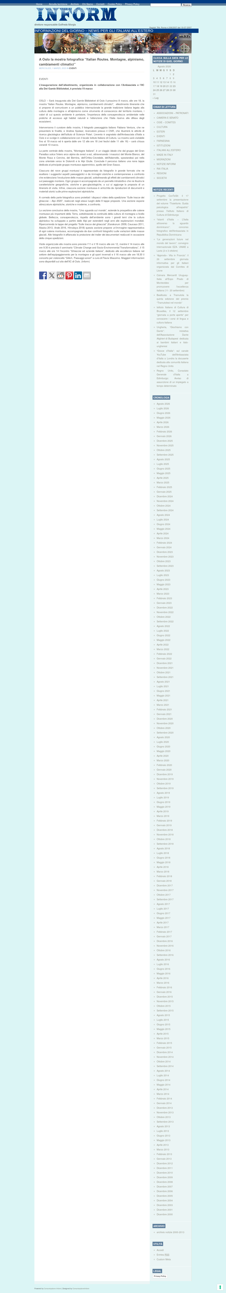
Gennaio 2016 (164, 992)
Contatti (100, 4)
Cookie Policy (115, 4)
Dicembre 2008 (165, 1181)
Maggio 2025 (163, 473)
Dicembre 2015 (165, 996)
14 (167, 82)
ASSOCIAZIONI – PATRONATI (172, 113)
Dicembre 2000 (165, 1214)
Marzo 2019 (163, 816)
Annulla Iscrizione (58, 4)
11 (157, 82)
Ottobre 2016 (164, 950)
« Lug (155, 97)
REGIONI (161, 173)
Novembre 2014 (165, 1056)
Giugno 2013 (163, 1135)
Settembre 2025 (165, 454)
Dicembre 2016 (165, 941)
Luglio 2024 (163, 519)
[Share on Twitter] (52, 275)
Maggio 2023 (163, 584)
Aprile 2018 (163, 867)
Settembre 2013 (165, 1121)
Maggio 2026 (163, 417)
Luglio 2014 (163, 1075)
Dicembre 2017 (165, 885)
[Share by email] (87, 275)
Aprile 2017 (163, 922)
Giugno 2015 (163, 1024)
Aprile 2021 (163, 700)
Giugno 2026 (163, 413)
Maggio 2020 (163, 751)
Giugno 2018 (163, 857)
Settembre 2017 (165, 899)
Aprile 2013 (163, 1144)
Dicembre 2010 (165, 1172)
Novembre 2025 (165, 445)
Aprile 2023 (163, 589)
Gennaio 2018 (164, 880)
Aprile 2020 (163, 755)
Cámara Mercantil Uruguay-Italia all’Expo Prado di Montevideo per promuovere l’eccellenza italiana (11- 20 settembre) (172, 282)
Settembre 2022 (165, 621)
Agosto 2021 (163, 681)
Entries (163, 1254)
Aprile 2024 (163, 533)
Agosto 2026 (163, 403)
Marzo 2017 (163, 927)
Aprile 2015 (163, 1033)
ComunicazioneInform (81, 1288)
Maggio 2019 (163, 806)
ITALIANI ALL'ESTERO (169, 150)
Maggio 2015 (163, 1029)
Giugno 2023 (163, 579)
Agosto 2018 (163, 848)
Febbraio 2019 (164, 820)
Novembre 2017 (165, 890)
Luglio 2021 (163, 686)
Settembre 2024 (165, 510)
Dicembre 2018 (165, 829)
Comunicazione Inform (52, 1288)
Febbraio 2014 (164, 1098)
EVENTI (72, 68)
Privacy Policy (132, 4)
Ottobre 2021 (164, 672)
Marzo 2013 (163, 1149)
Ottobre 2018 (164, 839)
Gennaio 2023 (164, 602)
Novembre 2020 (165, 723)
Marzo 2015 (163, 1038)
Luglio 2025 (163, 464)
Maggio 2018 (163, 862)
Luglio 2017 (163, 908)
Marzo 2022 (163, 649)
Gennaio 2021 (164, 714)
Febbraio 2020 (164, 765)
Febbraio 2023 (164, 598)
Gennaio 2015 (164, 1047)
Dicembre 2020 (165, 718)
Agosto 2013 (163, 1126)
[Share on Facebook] (43, 275)
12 (161, 82)
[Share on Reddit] (61, 275)
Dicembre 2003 (165, 1205)
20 (164, 86)
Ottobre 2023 (164, 561)
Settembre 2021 (165, 677)
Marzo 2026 (163, 426)
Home (39, 4)
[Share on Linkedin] (78, 275)
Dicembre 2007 (165, 1186)
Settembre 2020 (165, 732)
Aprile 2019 (163, 811)
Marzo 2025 (163, 482)
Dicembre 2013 (165, 1107)
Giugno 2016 (163, 968)
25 (157, 90)
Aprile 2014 (163, 1089)
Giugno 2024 (163, 524)
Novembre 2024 (165, 501)
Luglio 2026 (163, 408)
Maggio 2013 (163, 1140)
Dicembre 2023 (165, 552)
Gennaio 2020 (164, 769)
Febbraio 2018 (164, 876)
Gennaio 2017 (164, 936)
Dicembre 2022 (165, 607)
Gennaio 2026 (164, 436)
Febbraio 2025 (164, 487)
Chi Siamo (87, 4)
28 (167, 90)
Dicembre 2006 (165, 1191)
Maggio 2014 (163, 1084)
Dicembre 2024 (165, 496)
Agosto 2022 (163, 626)
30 (174, 90)
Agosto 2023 (163, 570)
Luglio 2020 (163, 741)
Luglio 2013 (163, 1131)
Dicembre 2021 (165, 663)
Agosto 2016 (163, 959)
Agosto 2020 (163, 737)
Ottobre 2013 (164, 1117)
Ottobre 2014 (164, 1061)
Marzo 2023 (163, 593)
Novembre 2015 (165, 1001)
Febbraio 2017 (164, 931)
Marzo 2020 (163, 760)
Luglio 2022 (163, 630)
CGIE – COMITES (166, 122)
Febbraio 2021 (164, 709)
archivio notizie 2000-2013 (170, 1232)
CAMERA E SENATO (167, 117)
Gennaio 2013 (164, 1158)
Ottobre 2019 (164, 783)
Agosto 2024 (163, 514)
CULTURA (162, 127)
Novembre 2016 (165, 945)
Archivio (75, 4)
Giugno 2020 (163, 746)
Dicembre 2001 (165, 1209)
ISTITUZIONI (163, 145)
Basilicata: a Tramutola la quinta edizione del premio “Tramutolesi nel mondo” (172, 298)
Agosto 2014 (163, 1070)
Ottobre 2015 (164, 1005)
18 (157, 86)
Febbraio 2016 (164, 987)
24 (154, 90)
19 (161, 86)
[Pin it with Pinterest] (69, 275)
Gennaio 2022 (164, 658)
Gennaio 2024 (164, 547)
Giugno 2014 (163, 1080)
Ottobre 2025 (164, 450)
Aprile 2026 (163, 422)
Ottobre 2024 (164, 505)
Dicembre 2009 (165, 1177)
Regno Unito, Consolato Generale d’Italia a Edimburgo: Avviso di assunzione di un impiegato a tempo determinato (172, 378)
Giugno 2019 (163, 802)
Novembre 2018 (165, 834)
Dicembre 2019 (165, 774)
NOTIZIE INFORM (166, 164)
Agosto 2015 (163, 1015)
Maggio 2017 (163, 917)
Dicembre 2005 (165, 1195)
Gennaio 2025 (164, 491)
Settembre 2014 (165, 1066)
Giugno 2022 (163, 635)
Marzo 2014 (163, 1093)
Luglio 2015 (163, 1019)
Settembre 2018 (165, 843)
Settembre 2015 (165, 1010)
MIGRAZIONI (164, 159)
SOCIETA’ (162, 177)
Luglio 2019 (163, 797)
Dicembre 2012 (165, 1163)
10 (154, 82)
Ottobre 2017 (164, 894)
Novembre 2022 (165, 612)
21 (167, 86)
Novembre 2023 (165, 556)
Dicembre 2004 (165, 1200)
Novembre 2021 (165, 667)
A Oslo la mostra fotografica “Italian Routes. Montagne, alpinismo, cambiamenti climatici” (91, 62)
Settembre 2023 (165, 565)
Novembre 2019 (165, 778)
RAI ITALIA (162, 168)
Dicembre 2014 (165, 1052)
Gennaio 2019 (164, 825)
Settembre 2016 (165, 955)
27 (164, 90)
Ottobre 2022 (164, 616)
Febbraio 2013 (164, 1154)
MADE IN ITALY (165, 154)
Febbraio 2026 (164, 431)
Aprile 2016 (163, 978)
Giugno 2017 (163, 913)
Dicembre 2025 (165, 440)
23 (174, 86)
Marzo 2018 (163, 871)
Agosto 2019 (163, 792)
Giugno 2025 (163, 468)
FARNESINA (163, 140)
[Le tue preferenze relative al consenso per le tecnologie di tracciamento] (220, 1287)
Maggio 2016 (163, 973)
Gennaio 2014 (164, 1103)
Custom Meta (164, 1259)
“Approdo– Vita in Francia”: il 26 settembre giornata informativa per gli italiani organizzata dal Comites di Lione (172, 263)
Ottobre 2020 (164, 728)
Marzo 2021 (163, 704)
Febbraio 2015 (164, 1043)
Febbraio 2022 (164, 653)
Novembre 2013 (165, 1112)
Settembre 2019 (165, 788)
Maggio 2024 (163, 528)
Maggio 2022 (163, 640)
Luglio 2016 (163, 964)
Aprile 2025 (163, 477)
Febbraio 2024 (164, 542)
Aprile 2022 (163, 644)
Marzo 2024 (163, 538)
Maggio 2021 (163, 695)
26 (161, 90)
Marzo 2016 (163, 982)
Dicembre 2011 (165, 1168)
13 (164, 82)
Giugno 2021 (163, 690)
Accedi (160, 1250)
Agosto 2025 (163, 459)
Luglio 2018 (163, 853)
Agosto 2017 (163, 904)
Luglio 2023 (163, 575)
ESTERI (161, 131)
